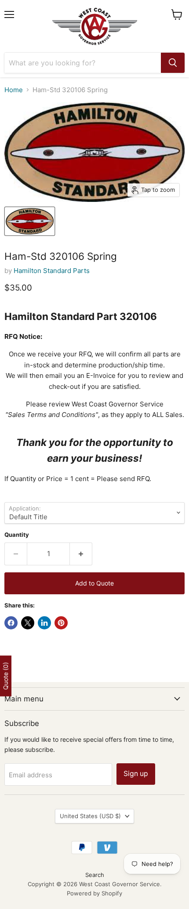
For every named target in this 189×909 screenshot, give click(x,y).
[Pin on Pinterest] (61, 622)
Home (13, 89)
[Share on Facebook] (11, 622)
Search (94, 874)
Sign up (136, 773)
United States (90, 815)
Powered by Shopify (94, 893)
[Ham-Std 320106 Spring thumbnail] (30, 221)
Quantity (16, 535)
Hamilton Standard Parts (52, 270)
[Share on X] (27, 622)
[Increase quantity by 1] (81, 554)
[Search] (173, 63)
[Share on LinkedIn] (44, 622)
